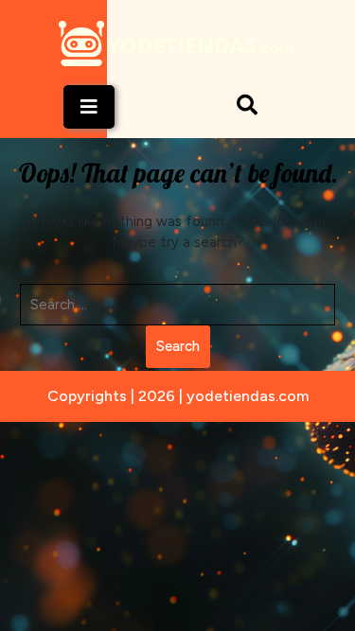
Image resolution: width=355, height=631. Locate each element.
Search (178, 346)
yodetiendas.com (247, 396)
